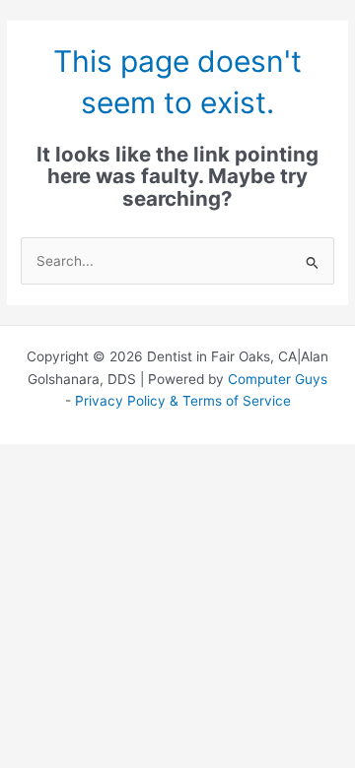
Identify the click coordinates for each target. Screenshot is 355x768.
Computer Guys (277, 379)
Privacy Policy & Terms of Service (183, 401)
